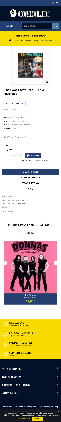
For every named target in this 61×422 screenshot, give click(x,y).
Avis (30, 189)
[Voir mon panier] (52, 2)
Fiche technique (30, 177)
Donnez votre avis (12, 110)
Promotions (7, 407)
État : (6, 118)
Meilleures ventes (41, 407)
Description (30, 172)
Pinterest (23, 103)
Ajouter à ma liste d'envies (36, 160)
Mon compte (11, 369)
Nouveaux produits (23, 407)
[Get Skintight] (30, 267)
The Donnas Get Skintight (30, 296)
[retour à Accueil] (10, 40)
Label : (7, 125)
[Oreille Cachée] (30, 13)
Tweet (6, 103)
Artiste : (7, 121)
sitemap (55, 407)
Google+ (17, 103)
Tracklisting (30, 183)
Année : (7, 128)
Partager (12, 103)
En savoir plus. (24, 419)
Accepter (37, 419)
